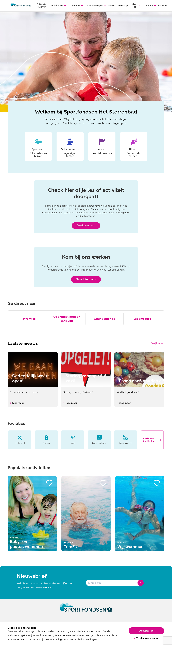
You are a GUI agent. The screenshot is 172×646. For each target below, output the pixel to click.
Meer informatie (86, 279)
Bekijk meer (157, 343)
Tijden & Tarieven (41, 5)
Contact (149, 5)
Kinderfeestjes (95, 5)
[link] (86, 609)
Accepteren (146, 630)
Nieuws (112, 5)
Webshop (123, 5)
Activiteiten (57, 5)
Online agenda (104, 318)
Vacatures (163, 5)
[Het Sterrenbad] (21, 5)
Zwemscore (142, 318)
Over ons (134, 5)
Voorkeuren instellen (147, 638)
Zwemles (75, 5)
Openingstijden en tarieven (66, 318)
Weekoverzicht (86, 225)
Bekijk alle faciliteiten (148, 439)
